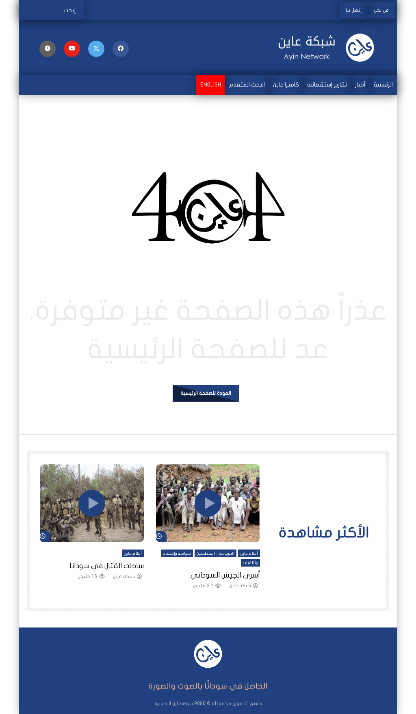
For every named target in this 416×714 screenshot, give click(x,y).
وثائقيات (250, 563)
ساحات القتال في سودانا (106, 566)
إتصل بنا (354, 10)
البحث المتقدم (247, 85)
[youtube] (72, 49)
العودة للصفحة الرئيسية (206, 393)
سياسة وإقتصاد (177, 554)
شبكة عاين (240, 585)
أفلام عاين (249, 554)
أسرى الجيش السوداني (225, 575)
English (210, 85)
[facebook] (121, 49)
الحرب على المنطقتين (215, 554)
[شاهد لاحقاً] (47, 49)
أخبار (360, 85)
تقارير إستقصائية (327, 85)
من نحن (381, 10)
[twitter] (96, 49)
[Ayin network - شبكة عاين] (330, 47)
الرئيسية (383, 85)
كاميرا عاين (286, 85)
